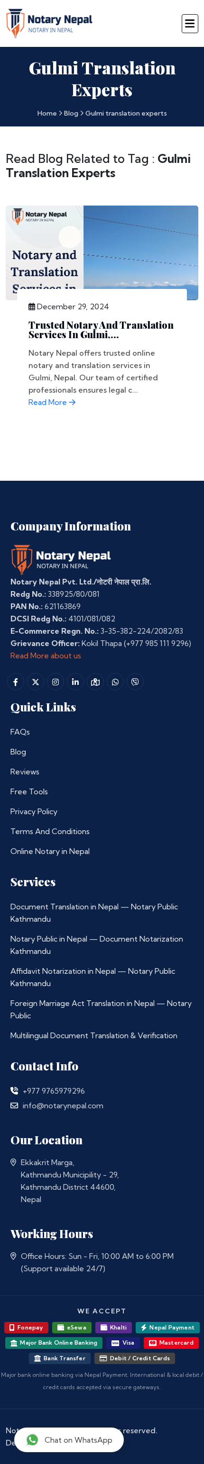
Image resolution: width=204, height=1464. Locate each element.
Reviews (24, 771)
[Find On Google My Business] (95, 681)
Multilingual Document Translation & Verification (93, 1035)
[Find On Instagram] (55, 681)
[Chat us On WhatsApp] (115, 681)
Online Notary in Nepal (50, 851)
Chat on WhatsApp (78, 1440)
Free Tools (29, 791)
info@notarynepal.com (63, 1105)
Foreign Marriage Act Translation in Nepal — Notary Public (101, 1009)
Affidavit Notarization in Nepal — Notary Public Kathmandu (92, 977)
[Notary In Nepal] (61, 559)
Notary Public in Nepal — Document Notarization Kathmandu (96, 945)
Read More (48, 402)
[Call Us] (14, 1091)
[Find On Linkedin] (75, 681)
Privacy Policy (33, 811)
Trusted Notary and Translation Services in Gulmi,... (101, 329)
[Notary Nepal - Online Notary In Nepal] (49, 22)
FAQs (20, 731)
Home (47, 113)
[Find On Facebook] (15, 681)
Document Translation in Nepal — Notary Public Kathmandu (94, 913)
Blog (71, 113)
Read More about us (45, 655)
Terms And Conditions (50, 831)
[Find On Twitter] (35, 681)
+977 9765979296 (54, 1091)
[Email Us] (14, 1105)
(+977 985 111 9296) (157, 643)
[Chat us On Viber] (135, 681)
